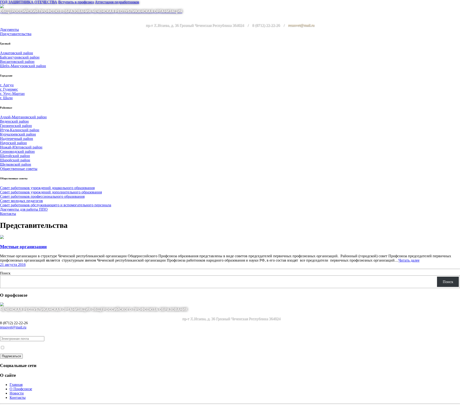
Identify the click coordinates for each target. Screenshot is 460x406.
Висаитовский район (17, 62)
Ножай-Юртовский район (21, 147)
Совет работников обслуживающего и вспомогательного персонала (55, 205)
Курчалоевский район (18, 134)
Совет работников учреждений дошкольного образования (47, 188)
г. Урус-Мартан (12, 94)
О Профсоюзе (21, 389)
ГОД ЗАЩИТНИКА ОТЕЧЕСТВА (28, 2)
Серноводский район (17, 151)
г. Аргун (7, 85)
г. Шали (6, 98)
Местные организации (23, 246)
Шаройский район (15, 160)
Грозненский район (16, 126)
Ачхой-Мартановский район (23, 117)
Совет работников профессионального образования (42, 196)
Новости (17, 393)
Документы (9, 29)
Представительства (15, 34)
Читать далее (409, 260)
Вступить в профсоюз (76, 2)
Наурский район (13, 143)
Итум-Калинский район (19, 130)
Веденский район (14, 121)
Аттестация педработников (117, 2)
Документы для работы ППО (24, 209)
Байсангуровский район (20, 57)
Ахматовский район (16, 53)
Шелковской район (15, 164)
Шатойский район (15, 156)
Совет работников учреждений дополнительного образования (51, 192)
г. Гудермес (9, 89)
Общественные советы (18, 169)
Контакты (8, 214)
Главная (16, 385)
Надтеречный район (16, 139)
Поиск (5, 273)
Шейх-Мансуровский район (23, 66)
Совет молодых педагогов (21, 201)
